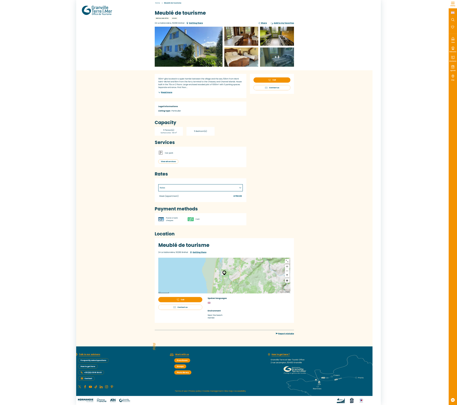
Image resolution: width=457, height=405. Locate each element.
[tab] (198, 187)
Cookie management (213, 391)
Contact (88, 378)
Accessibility (240, 391)
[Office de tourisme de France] (367, 400)
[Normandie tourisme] (85, 400)
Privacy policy (195, 391)
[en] (453, 12)
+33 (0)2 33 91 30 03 (93, 372)
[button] (453, 20)
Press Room (182, 360)
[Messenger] (452, 400)
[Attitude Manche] (101, 400)
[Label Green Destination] (338, 400)
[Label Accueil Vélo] (349, 400)
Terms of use (181, 391)
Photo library (183, 372)
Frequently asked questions (93, 360)
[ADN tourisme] (113, 400)
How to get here (88, 366)
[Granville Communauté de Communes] (124, 400)
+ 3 (277, 57)
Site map (228, 391)
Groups (180, 366)
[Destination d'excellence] (358, 400)
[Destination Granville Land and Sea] (97, 10)
